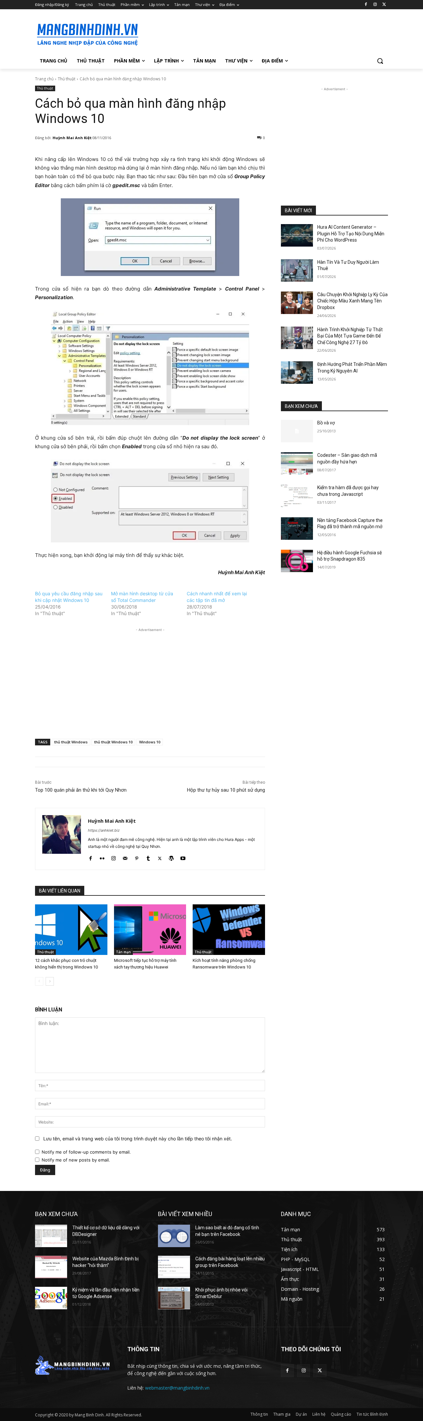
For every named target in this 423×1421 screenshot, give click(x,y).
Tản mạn (123, 952)
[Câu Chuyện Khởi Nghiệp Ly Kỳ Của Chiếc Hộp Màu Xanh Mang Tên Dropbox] (297, 303)
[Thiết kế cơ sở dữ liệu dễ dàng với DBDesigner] (51, 1236)
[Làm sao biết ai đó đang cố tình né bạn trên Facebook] (174, 1236)
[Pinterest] (136, 856)
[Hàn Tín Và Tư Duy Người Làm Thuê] (297, 270)
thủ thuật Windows (71, 741)
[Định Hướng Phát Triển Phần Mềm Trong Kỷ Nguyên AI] (297, 372)
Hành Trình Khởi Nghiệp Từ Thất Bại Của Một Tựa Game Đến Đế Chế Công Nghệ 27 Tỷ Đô (350, 336)
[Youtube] (182, 856)
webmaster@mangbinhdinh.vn (177, 1388)
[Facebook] (366, 5)
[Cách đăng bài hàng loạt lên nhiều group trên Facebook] (174, 1267)
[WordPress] (171, 856)
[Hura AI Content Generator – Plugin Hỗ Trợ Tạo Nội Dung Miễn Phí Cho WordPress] (297, 235)
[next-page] (50, 981)
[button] (380, 61)
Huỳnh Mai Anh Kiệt (72, 137)
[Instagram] (375, 5)
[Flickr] (101, 856)
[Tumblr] (148, 856)
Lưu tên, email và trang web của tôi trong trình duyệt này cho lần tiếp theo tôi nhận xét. (137, 1138)
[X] (384, 5)
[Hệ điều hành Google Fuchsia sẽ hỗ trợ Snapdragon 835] (297, 561)
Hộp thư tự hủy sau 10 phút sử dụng (226, 790)
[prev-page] (39, 981)
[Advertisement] (261, 33)
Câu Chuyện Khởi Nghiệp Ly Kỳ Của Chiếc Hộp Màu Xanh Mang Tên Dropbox (352, 301)
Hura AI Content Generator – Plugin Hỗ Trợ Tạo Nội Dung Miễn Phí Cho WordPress (350, 233)
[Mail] (125, 856)
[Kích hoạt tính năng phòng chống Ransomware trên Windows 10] (229, 929)
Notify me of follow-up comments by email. (86, 1152)
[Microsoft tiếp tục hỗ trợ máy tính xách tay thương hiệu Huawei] (150, 929)
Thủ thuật (66, 79)
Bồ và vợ (326, 422)
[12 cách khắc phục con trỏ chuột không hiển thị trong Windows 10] (71, 929)
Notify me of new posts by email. (76, 1160)
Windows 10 (149, 741)
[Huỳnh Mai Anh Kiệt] (61, 839)
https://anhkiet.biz (104, 830)
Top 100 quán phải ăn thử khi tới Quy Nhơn (81, 790)
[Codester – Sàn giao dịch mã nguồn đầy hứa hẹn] (297, 463)
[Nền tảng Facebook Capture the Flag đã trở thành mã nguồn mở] (297, 528)
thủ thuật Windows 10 (113, 741)
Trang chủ (44, 79)
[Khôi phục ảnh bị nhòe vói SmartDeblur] (174, 1298)
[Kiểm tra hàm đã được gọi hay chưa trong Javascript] (297, 496)
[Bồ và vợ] (297, 431)
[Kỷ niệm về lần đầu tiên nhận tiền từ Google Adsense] (51, 1298)
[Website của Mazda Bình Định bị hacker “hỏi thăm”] (51, 1267)
